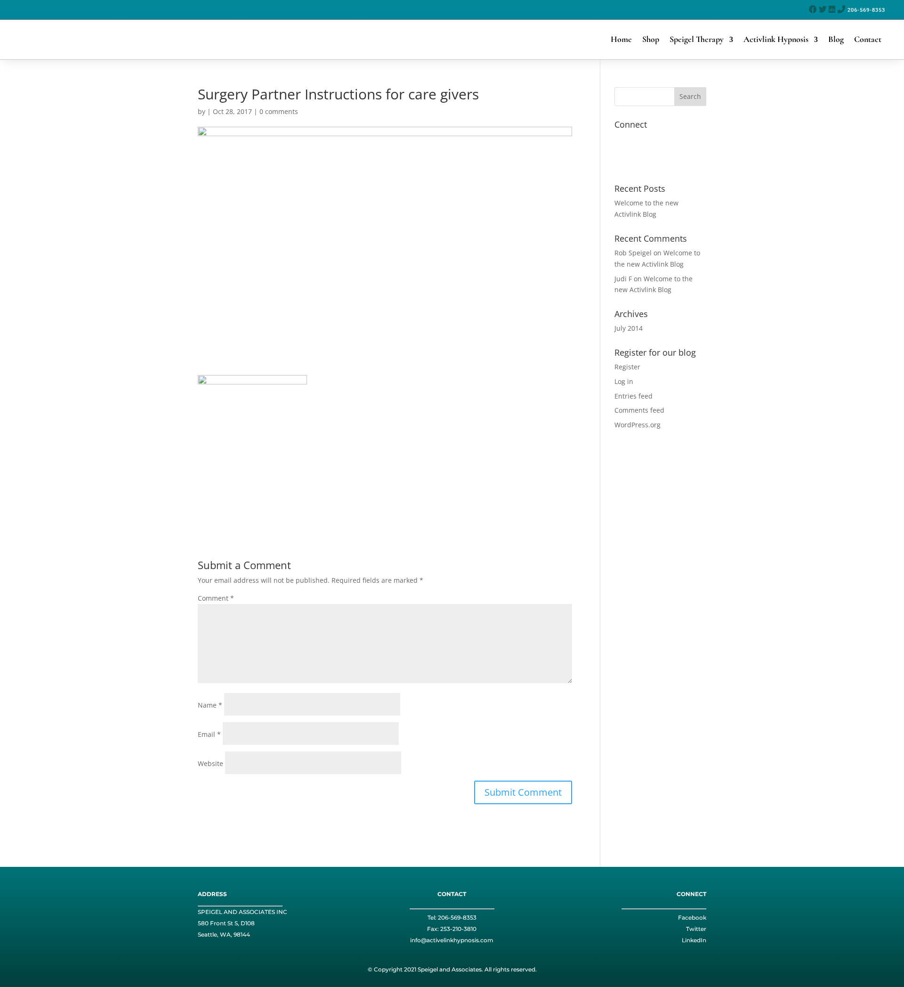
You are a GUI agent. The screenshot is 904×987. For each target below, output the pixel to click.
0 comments (278, 111)
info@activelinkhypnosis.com (451, 940)
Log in (623, 381)
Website (210, 763)
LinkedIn (694, 940)
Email (209, 734)
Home (621, 39)
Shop (650, 39)
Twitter (696, 928)
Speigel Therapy (697, 39)
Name (210, 705)
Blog (836, 39)
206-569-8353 (457, 917)
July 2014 (628, 328)
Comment (216, 598)
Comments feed (639, 410)
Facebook (692, 917)
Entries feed (633, 396)
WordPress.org (637, 424)
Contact (867, 39)
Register (627, 366)
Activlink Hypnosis (775, 39)
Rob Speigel (633, 252)
